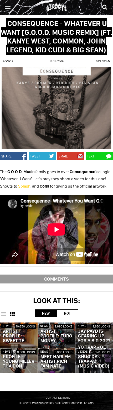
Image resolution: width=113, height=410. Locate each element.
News (6, 326)
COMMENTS (56, 279)
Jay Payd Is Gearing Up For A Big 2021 (94, 336)
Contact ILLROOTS (58, 398)
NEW (46, 313)
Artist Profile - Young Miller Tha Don (18, 359)
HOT (67, 313)
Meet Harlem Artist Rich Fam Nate (55, 361)
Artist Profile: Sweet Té (13, 336)
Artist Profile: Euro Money (56, 336)
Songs (8, 61)
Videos (83, 351)
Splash (24, 186)
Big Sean (103, 61)
